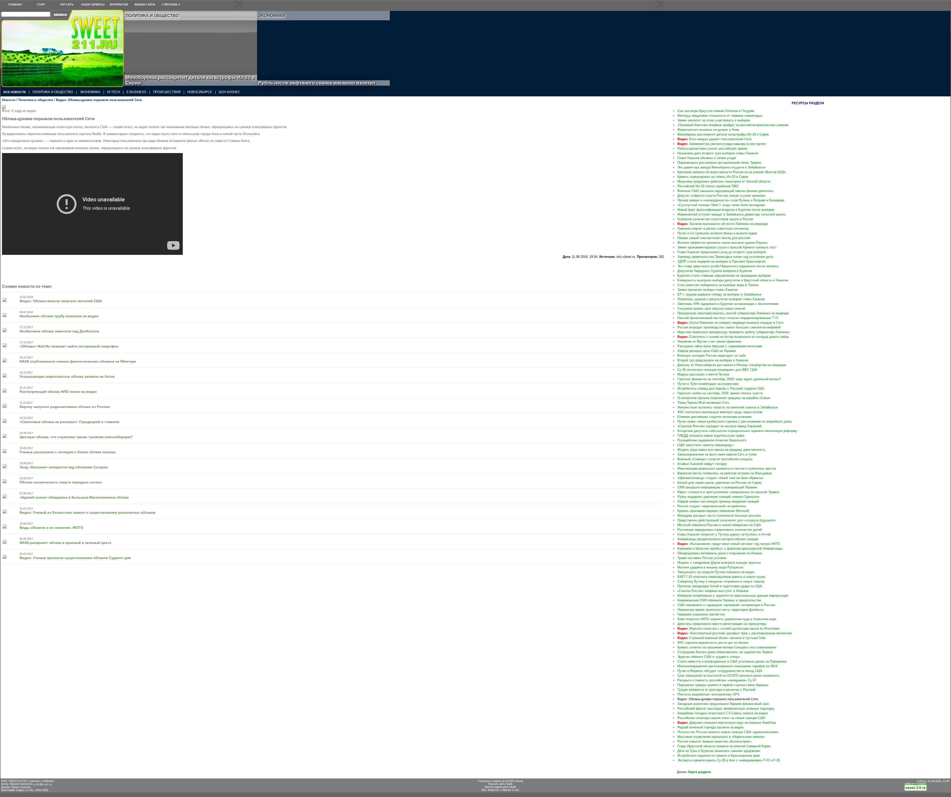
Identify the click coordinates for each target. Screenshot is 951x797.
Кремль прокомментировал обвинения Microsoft (713, 511)
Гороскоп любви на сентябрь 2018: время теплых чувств (720, 393)
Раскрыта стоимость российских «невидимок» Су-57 (716, 680)
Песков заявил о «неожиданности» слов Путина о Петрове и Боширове (730, 200)
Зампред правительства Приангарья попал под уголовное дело (725, 257)
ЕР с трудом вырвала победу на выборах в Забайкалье (719, 294)
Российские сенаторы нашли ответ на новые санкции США (721, 718)
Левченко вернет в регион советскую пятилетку (713, 228)
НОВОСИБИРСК (199, 92)
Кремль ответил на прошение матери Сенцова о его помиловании (726, 647)
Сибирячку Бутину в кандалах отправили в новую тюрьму (721, 581)
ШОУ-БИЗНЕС (229, 92)
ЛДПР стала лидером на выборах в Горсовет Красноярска (721, 261)
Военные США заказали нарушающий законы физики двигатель (725, 191)
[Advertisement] (631, 179)
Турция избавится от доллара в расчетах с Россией (716, 689)
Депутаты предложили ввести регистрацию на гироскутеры (721, 624)
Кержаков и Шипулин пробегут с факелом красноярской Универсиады (730, 548)
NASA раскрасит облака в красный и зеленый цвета (65, 543)
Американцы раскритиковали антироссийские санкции (717, 539)
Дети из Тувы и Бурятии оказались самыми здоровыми (718, 751)
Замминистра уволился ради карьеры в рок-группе (721, 144)
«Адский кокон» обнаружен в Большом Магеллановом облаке (74, 497)
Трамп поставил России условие (701, 558)
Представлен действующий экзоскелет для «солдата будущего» (726, 520)
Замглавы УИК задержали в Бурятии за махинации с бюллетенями (727, 304)
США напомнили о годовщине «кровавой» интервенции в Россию (726, 605)
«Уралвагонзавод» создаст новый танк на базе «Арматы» (720, 478)
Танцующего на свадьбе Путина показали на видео (715, 572)
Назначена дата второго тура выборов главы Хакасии (717, 153)
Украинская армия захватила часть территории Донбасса (720, 609)
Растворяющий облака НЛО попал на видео (58, 392)
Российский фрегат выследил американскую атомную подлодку (725, 708)
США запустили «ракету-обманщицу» (705, 445)
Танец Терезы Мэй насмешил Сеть (703, 402)
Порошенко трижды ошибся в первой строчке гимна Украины (722, 685)
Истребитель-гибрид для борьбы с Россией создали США (720, 388)
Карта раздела (699, 772)
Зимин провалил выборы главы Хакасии (707, 290)
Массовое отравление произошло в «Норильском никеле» (721, 737)
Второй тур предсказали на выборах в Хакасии (712, 360)
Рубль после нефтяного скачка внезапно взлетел (322, 82)
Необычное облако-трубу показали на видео (59, 316)
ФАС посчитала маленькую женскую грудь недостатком (719, 412)
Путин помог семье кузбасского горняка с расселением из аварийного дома (734, 421)
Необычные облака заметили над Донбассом (59, 331)
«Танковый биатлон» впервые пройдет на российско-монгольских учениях (733, 125)
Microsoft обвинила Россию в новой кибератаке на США (719, 525)
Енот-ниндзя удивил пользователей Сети (714, 139)
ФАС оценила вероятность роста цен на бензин (712, 642)
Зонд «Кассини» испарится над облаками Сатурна (64, 467)
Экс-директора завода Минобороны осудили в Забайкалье (721, 167)
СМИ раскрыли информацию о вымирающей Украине (717, 487)
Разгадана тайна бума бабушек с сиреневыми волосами (719, 346)
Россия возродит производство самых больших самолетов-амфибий (729, 327)
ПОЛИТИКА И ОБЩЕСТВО (52, 92)
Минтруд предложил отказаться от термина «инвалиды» (720, 115)
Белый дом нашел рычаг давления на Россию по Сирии (719, 482)
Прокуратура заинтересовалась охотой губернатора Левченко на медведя (733, 313)
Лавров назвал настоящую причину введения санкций (718, 501)
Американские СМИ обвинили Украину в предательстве (719, 600)
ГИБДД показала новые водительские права (710, 435)
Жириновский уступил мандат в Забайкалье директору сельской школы (731, 214)
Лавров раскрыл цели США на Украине (706, 351)
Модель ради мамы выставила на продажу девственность (721, 450)
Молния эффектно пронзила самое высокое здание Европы (722, 242)
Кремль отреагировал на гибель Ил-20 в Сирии (712, 177)
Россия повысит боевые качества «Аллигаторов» (714, 741)
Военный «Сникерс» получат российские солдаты (714, 459)
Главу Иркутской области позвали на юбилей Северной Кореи (723, 746)
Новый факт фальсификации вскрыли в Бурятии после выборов (725, 210)
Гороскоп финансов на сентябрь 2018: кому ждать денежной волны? (729, 379)
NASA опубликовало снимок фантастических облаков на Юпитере (78, 361)
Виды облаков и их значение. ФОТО (51, 528)
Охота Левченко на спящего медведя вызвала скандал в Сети (730, 322)
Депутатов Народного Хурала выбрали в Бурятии (714, 271)
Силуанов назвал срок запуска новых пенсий (711, 308)
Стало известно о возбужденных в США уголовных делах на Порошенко (732, 661)
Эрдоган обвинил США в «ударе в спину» (708, 657)
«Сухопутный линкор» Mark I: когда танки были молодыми (721, 205)
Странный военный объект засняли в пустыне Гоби (721, 638)
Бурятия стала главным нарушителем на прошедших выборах (724, 275)
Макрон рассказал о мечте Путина (703, 374)
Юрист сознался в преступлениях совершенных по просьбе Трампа (728, 492)
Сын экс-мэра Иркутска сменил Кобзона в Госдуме (715, 111)
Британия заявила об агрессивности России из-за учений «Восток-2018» (731, 172)
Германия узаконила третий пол (701, 614)
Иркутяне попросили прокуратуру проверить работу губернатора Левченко (733, 332)
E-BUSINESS (136, 92)
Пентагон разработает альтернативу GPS (708, 694)
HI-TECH (113, 92)
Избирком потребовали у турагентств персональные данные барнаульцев (732, 595)
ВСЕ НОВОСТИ (14, 92)
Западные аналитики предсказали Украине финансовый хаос (723, 704)
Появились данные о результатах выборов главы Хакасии (721, 299)
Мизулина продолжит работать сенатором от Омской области (723, 181)
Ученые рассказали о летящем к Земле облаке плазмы (68, 452)
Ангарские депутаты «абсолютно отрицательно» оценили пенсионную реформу (737, 431)
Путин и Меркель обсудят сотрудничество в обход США (719, 671)
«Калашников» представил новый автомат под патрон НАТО (728, 544)
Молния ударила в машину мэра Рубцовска (710, 567)
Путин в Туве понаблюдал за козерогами (708, 384)
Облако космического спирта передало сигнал (61, 482)
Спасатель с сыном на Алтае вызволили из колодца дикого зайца (733, 337)
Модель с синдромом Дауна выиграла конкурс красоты (719, 562)
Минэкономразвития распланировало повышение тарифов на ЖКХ (727, 666)
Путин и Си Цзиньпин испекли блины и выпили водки (717, 233)
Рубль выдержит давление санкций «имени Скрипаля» (718, 497)
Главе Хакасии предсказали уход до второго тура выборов (721, 252)
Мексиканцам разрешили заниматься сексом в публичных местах (726, 468)
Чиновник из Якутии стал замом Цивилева (709, 341)
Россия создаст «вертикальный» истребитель (711, 506)
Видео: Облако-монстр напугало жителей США (61, 301)
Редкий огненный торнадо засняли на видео (710, 727)
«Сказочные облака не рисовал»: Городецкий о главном (69, 422)
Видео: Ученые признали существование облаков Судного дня (75, 558)
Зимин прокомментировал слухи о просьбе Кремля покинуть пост (726, 247)
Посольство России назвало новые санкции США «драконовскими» (728, 732)
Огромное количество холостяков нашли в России (715, 219)
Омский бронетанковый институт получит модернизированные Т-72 (727, 318)
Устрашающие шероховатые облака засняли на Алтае (67, 376)
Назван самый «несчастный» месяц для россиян (714, 238)
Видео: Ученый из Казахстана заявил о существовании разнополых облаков (88, 512)
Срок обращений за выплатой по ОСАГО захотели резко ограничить (728, 675)
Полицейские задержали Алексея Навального (711, 440)
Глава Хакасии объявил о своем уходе (706, 158)
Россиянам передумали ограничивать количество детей (719, 529)
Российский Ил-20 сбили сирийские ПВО (708, 186)
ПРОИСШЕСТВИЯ (167, 92)
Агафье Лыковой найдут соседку (702, 464)
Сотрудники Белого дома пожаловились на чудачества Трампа (725, 652)
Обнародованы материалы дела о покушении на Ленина (719, 553)
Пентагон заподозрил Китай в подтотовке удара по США (719, 586)
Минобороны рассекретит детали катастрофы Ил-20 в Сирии (190, 80)
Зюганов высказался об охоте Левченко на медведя (722, 224)
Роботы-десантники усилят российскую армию (712, 148)
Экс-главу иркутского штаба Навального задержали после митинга (727, 266)
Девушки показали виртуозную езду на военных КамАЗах (726, 722)
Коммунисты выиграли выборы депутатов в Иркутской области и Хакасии (732, 280)
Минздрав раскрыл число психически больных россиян (719, 515)
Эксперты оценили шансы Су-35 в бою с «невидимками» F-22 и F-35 (728, 760)
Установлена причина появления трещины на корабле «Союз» (723, 398)
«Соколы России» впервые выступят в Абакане (712, 591)
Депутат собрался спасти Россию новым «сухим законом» (721, 195)
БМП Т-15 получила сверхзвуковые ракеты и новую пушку (721, 577)
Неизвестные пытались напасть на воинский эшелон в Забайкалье (727, 407)
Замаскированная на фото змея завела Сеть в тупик (717, 454)
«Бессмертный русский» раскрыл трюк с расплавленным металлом (734, 633)
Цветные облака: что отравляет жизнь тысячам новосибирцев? (76, 437)
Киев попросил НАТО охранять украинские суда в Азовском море (726, 619)
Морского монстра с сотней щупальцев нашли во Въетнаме (728, 628)
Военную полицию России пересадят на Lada (711, 355)
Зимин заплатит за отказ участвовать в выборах (713, 120)
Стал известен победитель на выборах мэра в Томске (718, 285)
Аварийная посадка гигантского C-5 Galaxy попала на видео (722, 713)
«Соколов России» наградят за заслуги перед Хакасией (719, 426)
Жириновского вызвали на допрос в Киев (708, 130)
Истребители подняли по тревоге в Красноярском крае (718, 755)
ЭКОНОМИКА (90, 92)
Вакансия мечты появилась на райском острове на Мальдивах (724, 473)
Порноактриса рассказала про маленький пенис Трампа (719, 162)
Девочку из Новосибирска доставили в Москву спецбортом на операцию (731, 365)
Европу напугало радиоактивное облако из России (65, 407)
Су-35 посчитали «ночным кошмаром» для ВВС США (717, 370)
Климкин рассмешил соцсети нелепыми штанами (714, 417)
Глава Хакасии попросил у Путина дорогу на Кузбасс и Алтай (723, 534)
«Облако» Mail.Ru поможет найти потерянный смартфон (69, 346)
